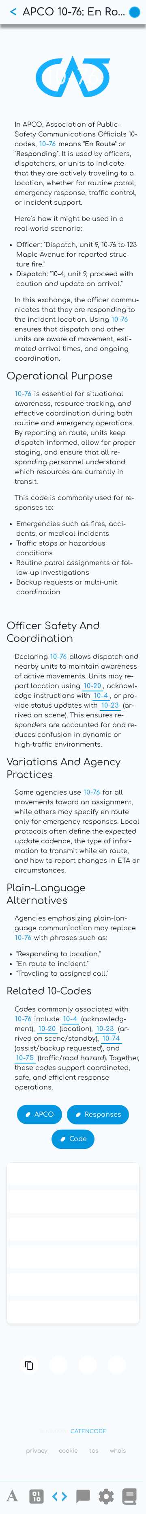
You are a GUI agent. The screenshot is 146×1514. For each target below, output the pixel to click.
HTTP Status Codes (73, 1284)
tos (94, 1451)
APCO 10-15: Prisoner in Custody (73, 1174)
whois (118, 1451)
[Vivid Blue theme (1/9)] (135, 12)
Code (78, 1139)
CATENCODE (88, 1431)
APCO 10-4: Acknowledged (73, 1257)
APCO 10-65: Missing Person (73, 1229)
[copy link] (29, 1365)
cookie (68, 1451)
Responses (103, 1114)
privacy (36, 1451)
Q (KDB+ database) (73, 1312)
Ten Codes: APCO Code (73, 1201)
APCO (44, 1114)
